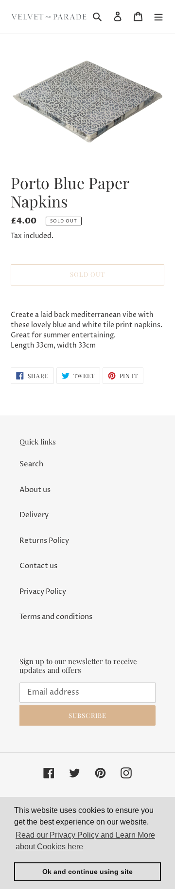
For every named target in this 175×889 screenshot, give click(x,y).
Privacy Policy (42, 592)
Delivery (34, 515)
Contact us (38, 566)
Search (31, 464)
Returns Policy (44, 541)
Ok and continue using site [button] (87, 871)
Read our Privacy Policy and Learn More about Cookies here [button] (85, 841)
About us (35, 490)
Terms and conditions (55, 617)
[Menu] (158, 16)
